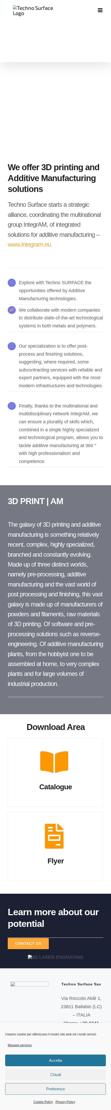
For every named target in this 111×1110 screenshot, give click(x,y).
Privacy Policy (65, 1102)
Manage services (20, 1045)
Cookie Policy (43, 1102)
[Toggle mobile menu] (100, 10)
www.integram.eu (29, 244)
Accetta (55, 1060)
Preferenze (55, 1089)
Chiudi (55, 1074)
